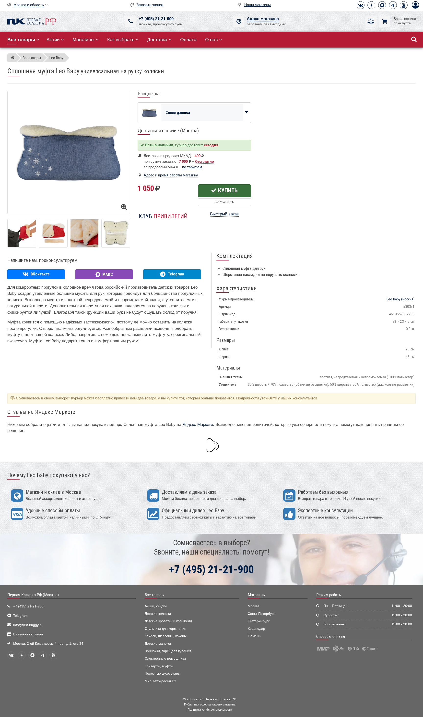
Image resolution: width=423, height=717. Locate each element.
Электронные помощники (165, 658)
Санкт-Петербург (261, 614)
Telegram (20, 616)
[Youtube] (404, 5)
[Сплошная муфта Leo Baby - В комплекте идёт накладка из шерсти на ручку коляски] (53, 233)
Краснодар (256, 628)
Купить (227, 190)
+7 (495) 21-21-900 (156, 18)
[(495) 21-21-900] (130, 21)
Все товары (154, 594)
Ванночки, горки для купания (168, 651)
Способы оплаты (330, 636)
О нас (211, 39)
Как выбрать (120, 39)
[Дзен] (371, 5)
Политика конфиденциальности (210, 709)
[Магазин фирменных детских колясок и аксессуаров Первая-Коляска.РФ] (31, 21)
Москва (253, 606)
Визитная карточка (28, 634)
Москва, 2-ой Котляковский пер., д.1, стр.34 (48, 643)
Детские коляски (158, 614)
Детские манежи (158, 643)
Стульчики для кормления (165, 628)
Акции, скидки (156, 606)
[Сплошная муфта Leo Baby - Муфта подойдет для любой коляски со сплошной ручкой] (22, 233)
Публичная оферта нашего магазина (209, 704)
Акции (53, 39)
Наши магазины (257, 5)
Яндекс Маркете (197, 424)
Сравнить (226, 202)
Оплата (188, 39)
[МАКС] (382, 5)
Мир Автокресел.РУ (160, 681)
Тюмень (254, 636)
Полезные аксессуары (162, 673)
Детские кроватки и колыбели (168, 621)
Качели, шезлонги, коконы (166, 636)
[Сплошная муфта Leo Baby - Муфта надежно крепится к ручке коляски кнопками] (116, 233)
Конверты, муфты (159, 666)
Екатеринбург (259, 621)
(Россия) (400, 299)
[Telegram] (393, 5)
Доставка (157, 39)
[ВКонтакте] (360, 5)
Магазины (83, 39)
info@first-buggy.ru (28, 625)
